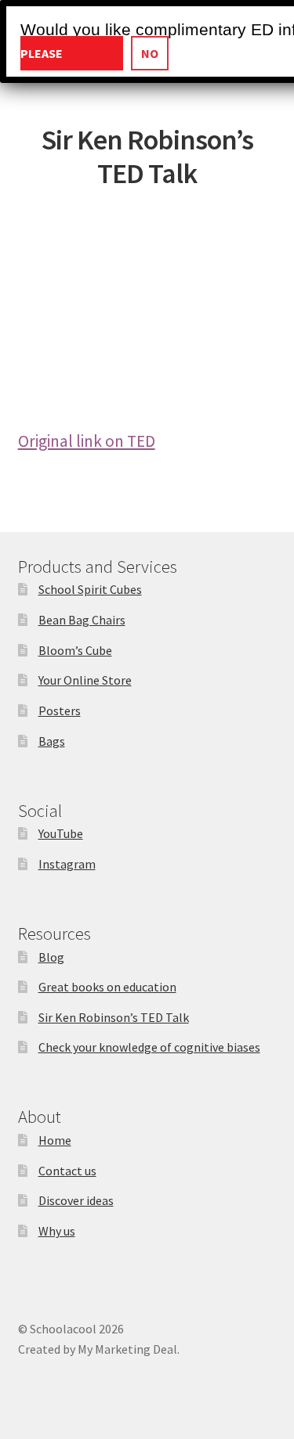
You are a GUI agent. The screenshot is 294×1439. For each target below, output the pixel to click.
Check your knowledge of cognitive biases (149, 1047)
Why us (56, 1231)
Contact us (67, 1170)
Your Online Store (85, 680)
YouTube (60, 833)
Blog (51, 957)
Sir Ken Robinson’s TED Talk (113, 1017)
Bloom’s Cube (75, 650)
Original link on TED (86, 440)
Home (54, 1140)
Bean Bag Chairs (81, 620)
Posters (59, 710)
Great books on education (107, 987)
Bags (51, 741)
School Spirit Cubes (90, 589)
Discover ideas (76, 1200)
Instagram (67, 864)
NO (149, 53)
